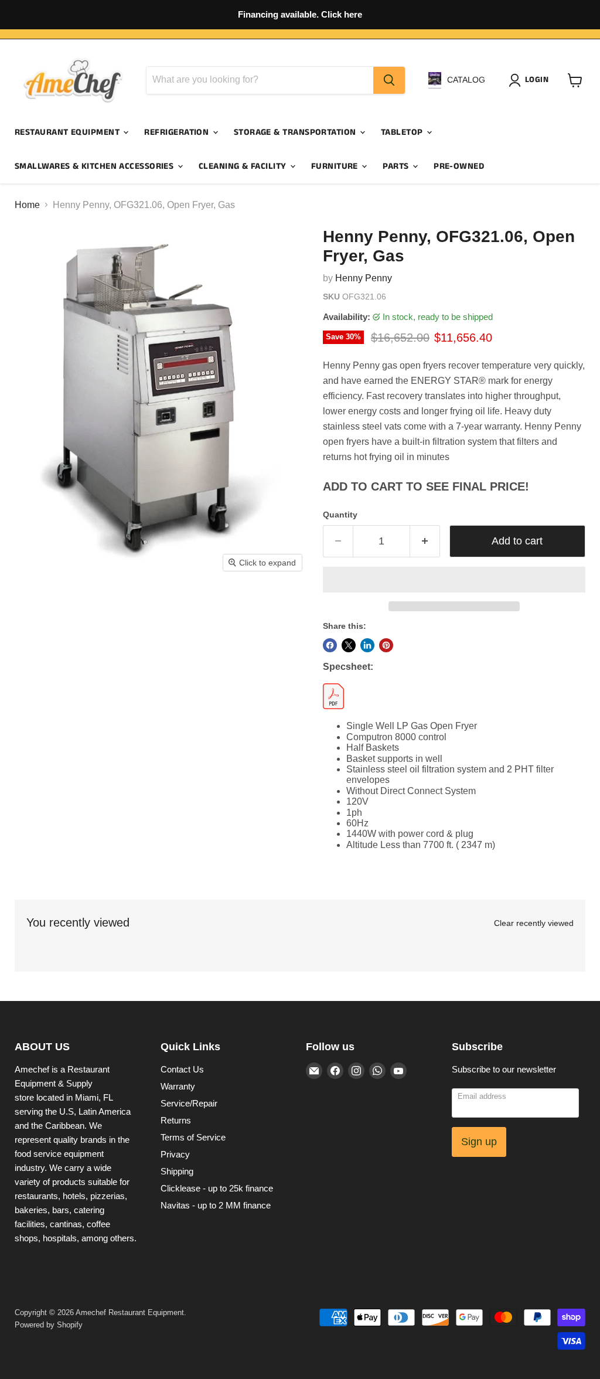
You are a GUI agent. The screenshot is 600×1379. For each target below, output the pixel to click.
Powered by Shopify (49, 1324)
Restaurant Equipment (68, 132)
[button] (454, 580)
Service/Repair (189, 1103)
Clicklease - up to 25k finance (217, 1188)
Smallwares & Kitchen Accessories (95, 166)
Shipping (177, 1171)
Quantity (340, 514)
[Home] (73, 80)
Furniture (336, 166)
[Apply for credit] (300, 14)
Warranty (178, 1086)
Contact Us (182, 1069)
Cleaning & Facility (244, 166)
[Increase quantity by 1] (425, 541)
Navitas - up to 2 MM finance (216, 1205)
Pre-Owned (459, 166)
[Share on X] (349, 645)
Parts (397, 166)
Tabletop (403, 132)
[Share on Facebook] (330, 645)
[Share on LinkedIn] (367, 645)
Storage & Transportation (296, 132)
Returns (176, 1120)
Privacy (175, 1154)
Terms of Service (193, 1137)
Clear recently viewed (534, 923)
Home (27, 205)
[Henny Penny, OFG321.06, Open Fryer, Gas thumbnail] (29, 607)
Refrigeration (177, 132)
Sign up (479, 1142)
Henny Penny (363, 278)
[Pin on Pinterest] (386, 645)
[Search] (389, 80)
